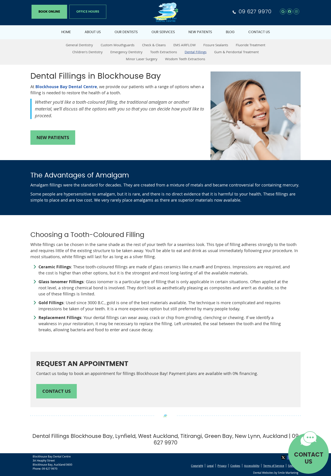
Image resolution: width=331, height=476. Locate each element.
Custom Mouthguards (117, 45)
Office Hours (87, 11)
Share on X (283, 457)
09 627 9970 (254, 11)
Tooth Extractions (163, 52)
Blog (230, 32)
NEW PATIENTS (52, 137)
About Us (93, 32)
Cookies (235, 465)
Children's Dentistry (87, 52)
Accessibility (251, 465)
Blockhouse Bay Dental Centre (66, 87)
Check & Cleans (154, 45)
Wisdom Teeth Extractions (185, 59)
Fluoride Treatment (250, 45)
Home (66, 32)
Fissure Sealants (215, 45)
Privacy (222, 465)
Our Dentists (126, 32)
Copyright (197, 465)
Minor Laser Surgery (141, 59)
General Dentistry (79, 45)
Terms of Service (273, 465)
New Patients (200, 32)
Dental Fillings (195, 52)
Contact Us (259, 32)
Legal (210, 465)
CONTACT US (308, 458)
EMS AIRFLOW (184, 45)
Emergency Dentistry (126, 52)
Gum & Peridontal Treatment (236, 52)
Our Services (163, 32)
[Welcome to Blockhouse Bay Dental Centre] (165, 20)
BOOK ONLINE (49, 11)
